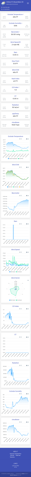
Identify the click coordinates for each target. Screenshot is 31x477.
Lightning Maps (15, 465)
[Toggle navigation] (28, 3)
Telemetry (12, 457)
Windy (15, 467)
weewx (23, 473)
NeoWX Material (13, 475)
